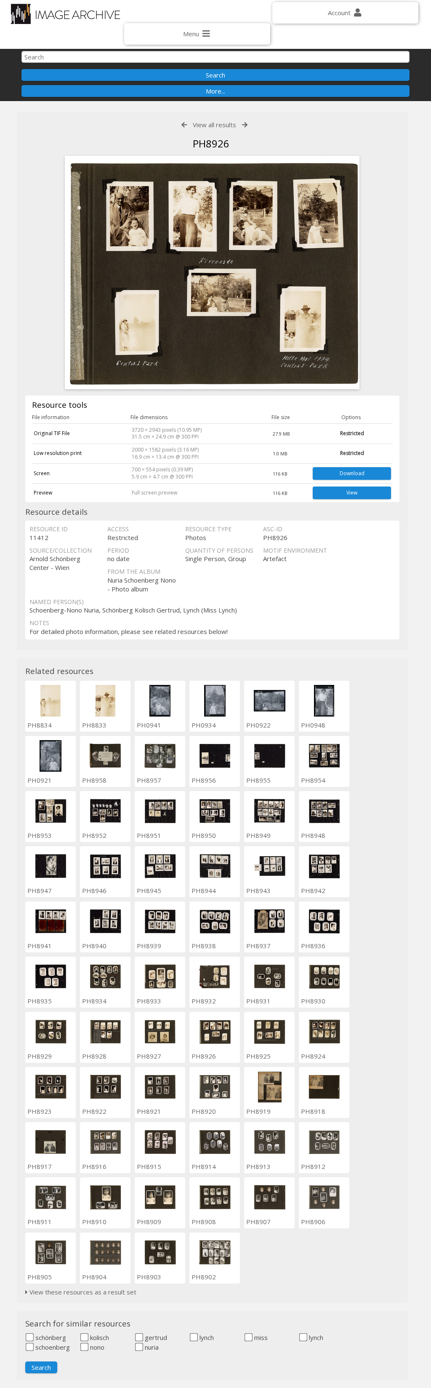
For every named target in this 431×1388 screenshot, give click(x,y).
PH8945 (149, 890)
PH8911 (39, 1221)
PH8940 (94, 945)
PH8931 (258, 1001)
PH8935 (39, 1001)
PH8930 (313, 1001)
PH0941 (149, 725)
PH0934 (204, 725)
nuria (151, 1347)
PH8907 (258, 1221)
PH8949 (258, 835)
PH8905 (39, 1277)
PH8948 (313, 835)
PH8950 (204, 835)
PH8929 (39, 1056)
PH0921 (39, 780)
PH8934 (94, 1001)
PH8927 (149, 1056)
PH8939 (149, 945)
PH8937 (258, 945)
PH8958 (94, 780)
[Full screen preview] (212, 273)
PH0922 (258, 725)
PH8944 (204, 890)
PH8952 (94, 835)
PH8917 (39, 1166)
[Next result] (244, 125)
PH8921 (149, 1111)
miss (260, 1337)
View (351, 492)
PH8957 (149, 780)
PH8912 (313, 1166)
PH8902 (204, 1277)
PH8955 (258, 780)
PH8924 (313, 1056)
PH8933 (149, 1001)
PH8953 (39, 835)
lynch (206, 1337)
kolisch (98, 1337)
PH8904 (94, 1277)
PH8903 (149, 1277)
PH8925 (258, 1056)
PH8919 (258, 1111)
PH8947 (39, 890)
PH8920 (204, 1111)
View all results (214, 124)
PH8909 (149, 1221)
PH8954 (313, 780)
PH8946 (94, 890)
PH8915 (149, 1166)
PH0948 (313, 725)
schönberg (50, 1337)
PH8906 (313, 1221)
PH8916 (94, 1166)
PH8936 (313, 945)
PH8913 (258, 1166)
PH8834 (39, 725)
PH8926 (204, 1056)
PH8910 (94, 1221)
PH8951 (149, 835)
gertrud (155, 1337)
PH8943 (258, 890)
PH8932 (204, 1001)
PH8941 (39, 945)
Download (352, 473)
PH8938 (204, 945)
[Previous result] (184, 125)
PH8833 (94, 725)
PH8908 (204, 1221)
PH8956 (204, 780)
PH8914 (204, 1166)
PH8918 (313, 1111)
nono (96, 1347)
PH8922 (94, 1111)
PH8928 (94, 1056)
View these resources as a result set (82, 1292)
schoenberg (52, 1347)
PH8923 (39, 1111)
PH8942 (313, 890)
